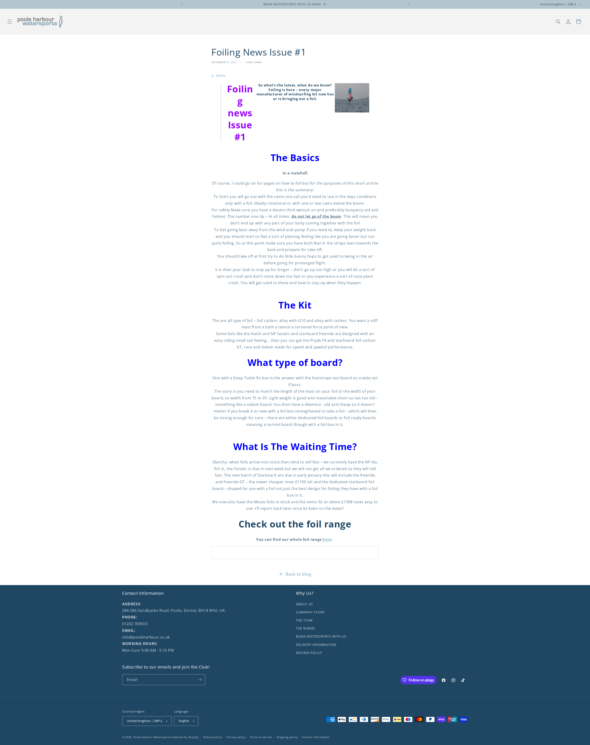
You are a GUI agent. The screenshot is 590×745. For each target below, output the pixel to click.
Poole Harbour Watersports (152, 737)
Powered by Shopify (185, 737)
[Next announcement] (408, 4)
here (327, 539)
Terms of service (261, 737)
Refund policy (212, 737)
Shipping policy (287, 737)
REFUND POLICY (309, 653)
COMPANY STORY (310, 612)
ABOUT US (304, 604)
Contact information (316, 737)
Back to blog (298, 574)
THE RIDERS (305, 628)
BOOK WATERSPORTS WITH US (321, 636)
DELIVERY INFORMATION (316, 644)
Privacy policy (236, 737)
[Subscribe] (200, 679)
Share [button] (221, 75)
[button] (10, 22)
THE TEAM (304, 620)
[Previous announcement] (182, 4)
